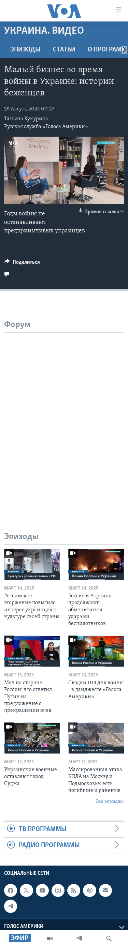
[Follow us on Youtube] (42, 890)
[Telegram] (79, 938)
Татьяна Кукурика (26, 119)
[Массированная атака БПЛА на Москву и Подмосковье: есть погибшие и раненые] (96, 738)
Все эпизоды (110, 801)
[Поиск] (109, 938)
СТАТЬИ (64, 49)
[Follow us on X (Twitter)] (26, 890)
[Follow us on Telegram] (10, 906)
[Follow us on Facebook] (10, 890)
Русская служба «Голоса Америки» (46, 126)
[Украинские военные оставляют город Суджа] (32, 738)
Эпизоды (25, 49)
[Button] (22, 263)
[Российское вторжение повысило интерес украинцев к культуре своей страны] (32, 564)
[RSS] (73, 890)
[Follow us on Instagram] (58, 890)
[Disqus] (64, 418)
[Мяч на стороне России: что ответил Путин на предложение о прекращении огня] (32, 651)
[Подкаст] (89, 890)
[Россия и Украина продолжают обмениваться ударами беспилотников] (96, 564)
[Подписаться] (105, 890)
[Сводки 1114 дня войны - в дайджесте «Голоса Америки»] (96, 651)
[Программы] (50, 938)
